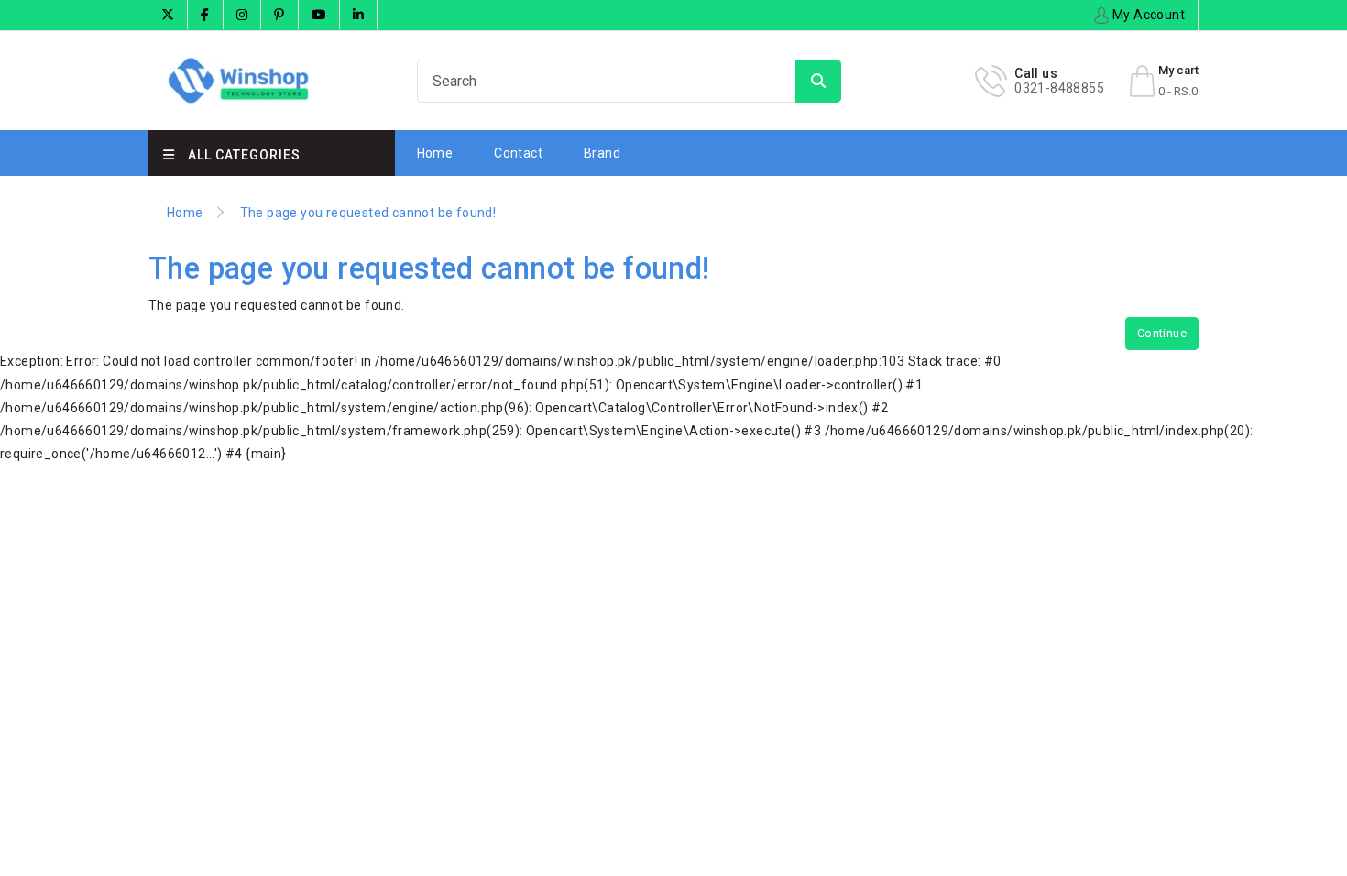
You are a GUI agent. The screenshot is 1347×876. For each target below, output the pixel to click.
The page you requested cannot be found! (368, 212)
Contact (518, 153)
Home (435, 153)
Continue (1162, 333)
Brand (602, 153)
